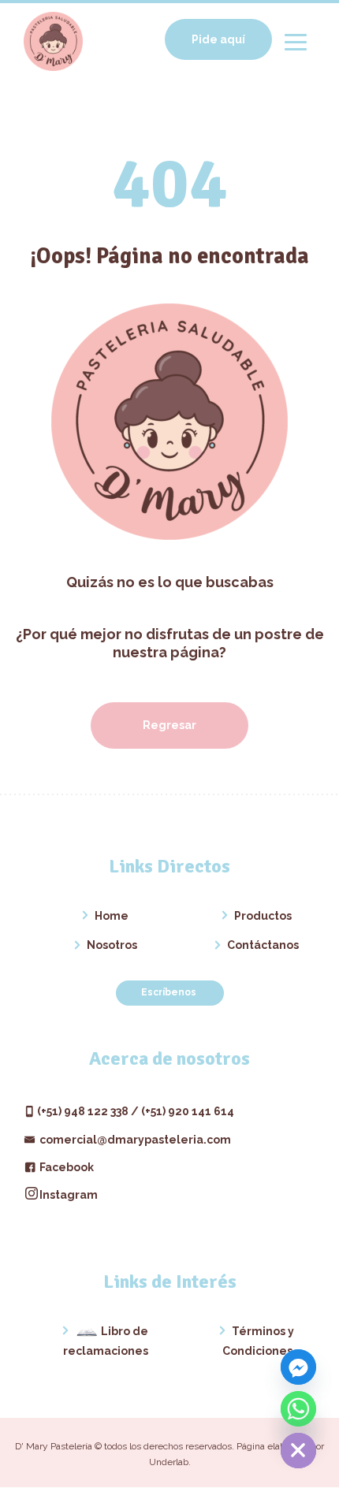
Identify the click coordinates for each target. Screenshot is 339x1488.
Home (112, 916)
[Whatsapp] (298, 1409)
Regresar (169, 725)
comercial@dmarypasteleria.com (134, 1139)
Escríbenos (170, 992)
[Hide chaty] (298, 1450)
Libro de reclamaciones (105, 1341)
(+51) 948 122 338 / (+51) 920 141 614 (135, 1111)
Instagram (68, 1195)
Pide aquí (218, 39)
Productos (263, 916)
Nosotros (112, 945)
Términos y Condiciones (258, 1341)
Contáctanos (263, 945)
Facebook (65, 1167)
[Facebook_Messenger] (298, 1367)
